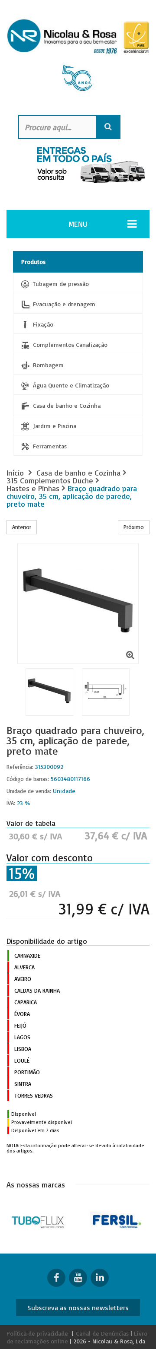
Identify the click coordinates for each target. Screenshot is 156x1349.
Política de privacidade (37, 1333)
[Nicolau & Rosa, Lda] (78, 58)
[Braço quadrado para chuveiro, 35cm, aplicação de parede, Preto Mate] (105, 692)
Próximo (134, 527)
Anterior (21, 527)
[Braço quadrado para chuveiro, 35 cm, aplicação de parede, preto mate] (49, 692)
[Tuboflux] (39, 1220)
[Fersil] (117, 1220)
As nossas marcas (35, 1184)
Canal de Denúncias (102, 1333)
